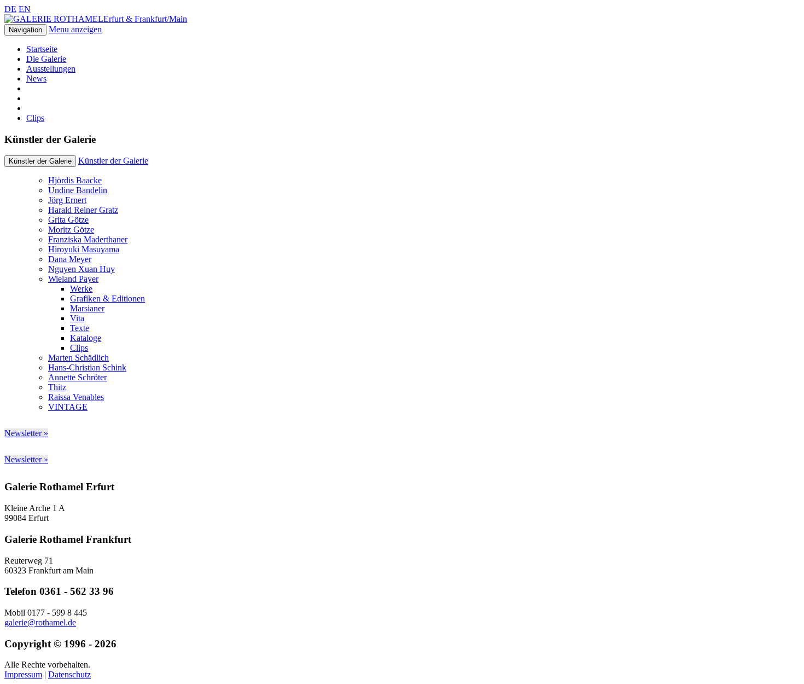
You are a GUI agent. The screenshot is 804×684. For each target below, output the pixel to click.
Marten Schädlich (78, 357)
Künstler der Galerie (113, 160)
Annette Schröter (77, 377)
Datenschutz (69, 674)
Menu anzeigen (75, 29)
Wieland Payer (73, 278)
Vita (77, 318)
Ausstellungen (50, 68)
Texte (79, 328)
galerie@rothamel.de (40, 622)
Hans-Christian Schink (87, 367)
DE (10, 9)
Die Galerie (46, 58)
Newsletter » (26, 433)
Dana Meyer (69, 259)
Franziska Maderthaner (87, 239)
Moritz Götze (71, 229)
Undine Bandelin (77, 190)
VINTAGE (68, 406)
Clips (35, 118)
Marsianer (87, 308)
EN (25, 9)
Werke (81, 288)
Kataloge (85, 338)
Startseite (41, 49)
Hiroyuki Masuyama (83, 249)
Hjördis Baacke (75, 180)
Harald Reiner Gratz (83, 210)
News (36, 78)
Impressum (23, 674)
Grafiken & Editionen (107, 298)
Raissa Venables (76, 397)
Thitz (57, 387)
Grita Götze (68, 219)
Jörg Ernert (67, 200)
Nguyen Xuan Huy (81, 269)
